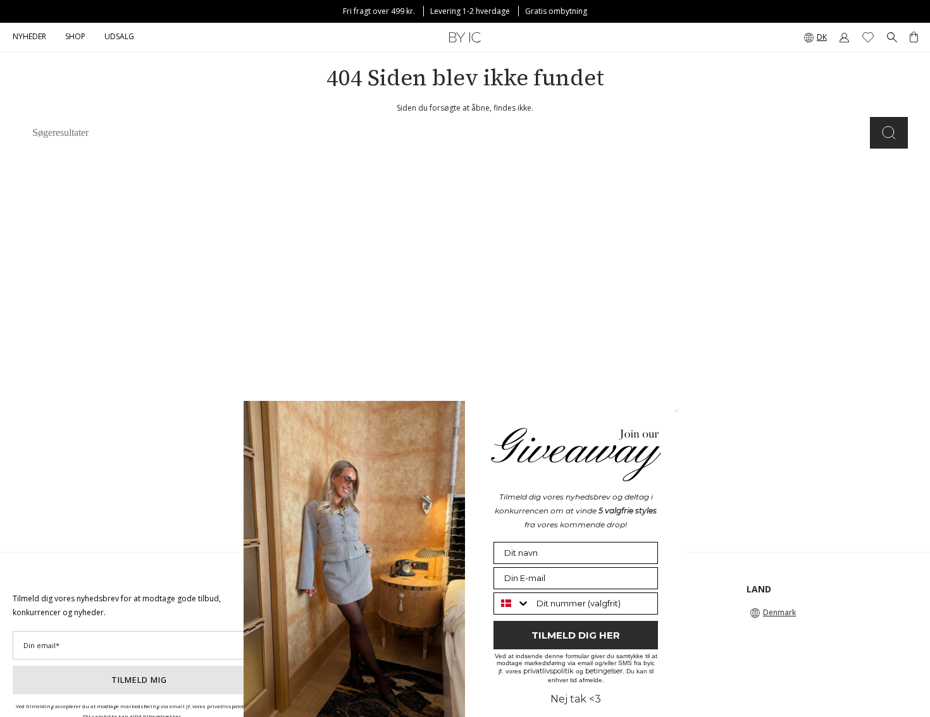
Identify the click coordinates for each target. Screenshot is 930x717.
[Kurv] (913, 37)
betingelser (604, 670)
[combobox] (512, 603)
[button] (75, 37)
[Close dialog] (676, 410)
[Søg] (889, 133)
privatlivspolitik (548, 670)
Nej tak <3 (575, 699)
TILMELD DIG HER (575, 635)
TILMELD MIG (139, 679)
